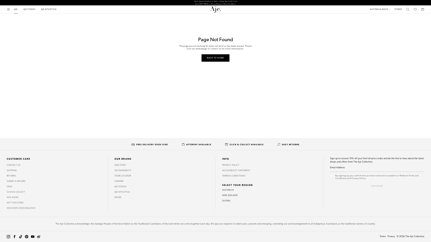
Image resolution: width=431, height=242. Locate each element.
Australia (228, 190)
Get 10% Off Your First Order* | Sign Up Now (215, 3)
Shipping (12, 171)
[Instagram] (8, 236)
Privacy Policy (230, 165)
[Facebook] (14, 236)
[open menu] (8, 9)
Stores (398, 9)
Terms (383, 236)
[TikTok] (20, 236)
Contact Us (13, 165)
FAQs (9, 187)
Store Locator (122, 176)
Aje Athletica (122, 192)
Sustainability (122, 171)
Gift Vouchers (15, 203)
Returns (11, 176)
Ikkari (117, 197)
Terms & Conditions (233, 176)
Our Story (120, 165)
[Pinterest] (26, 236)
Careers (119, 181)
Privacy (391, 236)
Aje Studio (120, 187)
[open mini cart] (422, 9)
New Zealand (230, 195)
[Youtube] (32, 236)
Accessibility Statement (236, 171)
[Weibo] (38, 236)
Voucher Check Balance (21, 208)
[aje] (215, 9)
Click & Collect (16, 192)
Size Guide (13, 197)
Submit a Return (16, 181)
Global (226, 201)
